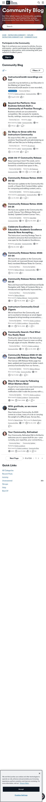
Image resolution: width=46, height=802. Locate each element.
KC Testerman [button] (34, 169)
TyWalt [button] (19, 122)
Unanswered (23, 481)
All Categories (8, 470)
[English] (12, 3)
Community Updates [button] (15, 169)
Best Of (5, 491)
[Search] (39, 2)
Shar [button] (18, 372)
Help (4, 487)
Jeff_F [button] (19, 148)
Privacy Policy (24, 783)
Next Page (14, 458)
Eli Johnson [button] (31, 146)
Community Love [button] (14, 120)
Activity (5, 477)
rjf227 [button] (29, 120)
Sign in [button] (8, 57)
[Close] (39, 773)
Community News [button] (24, 91)
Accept (21, 789)
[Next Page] (38, 458)
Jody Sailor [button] (18, 244)
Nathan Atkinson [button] (19, 270)
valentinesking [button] (21, 195)
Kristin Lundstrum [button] (20, 94)
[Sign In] (43, 2)
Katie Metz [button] (33, 218)
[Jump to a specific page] (42, 458)
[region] (21, 786)
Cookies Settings (21, 795)
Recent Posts (7, 474)
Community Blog (31, 94)
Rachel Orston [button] (19, 420)
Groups (5, 484)
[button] (4, 78)
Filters (35, 70)
